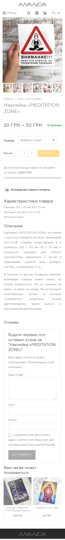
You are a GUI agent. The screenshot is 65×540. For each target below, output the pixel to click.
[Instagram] (37, 13)
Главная (8, 99)
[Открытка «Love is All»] (18, 491)
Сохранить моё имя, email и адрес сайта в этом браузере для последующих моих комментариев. (31, 440)
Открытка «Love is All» (18, 508)
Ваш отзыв (16, 375)
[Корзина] (44, 13)
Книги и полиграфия (29, 99)
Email (13, 420)
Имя (12, 405)
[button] (28, 13)
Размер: (9, 140)
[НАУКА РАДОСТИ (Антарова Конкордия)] (48, 491)
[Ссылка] (32, 4)
